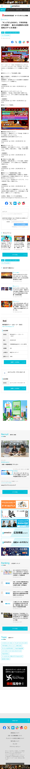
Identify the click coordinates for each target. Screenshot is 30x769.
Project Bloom (5, 653)
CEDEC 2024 (18, 645)
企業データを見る (15, 362)
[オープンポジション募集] (15, 15)
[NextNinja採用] (15, 676)
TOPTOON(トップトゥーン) (8, 645)
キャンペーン (5, 19)
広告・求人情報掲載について (15, 735)
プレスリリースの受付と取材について (15, 738)
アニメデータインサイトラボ (21, 643)
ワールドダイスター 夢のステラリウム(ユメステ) (12, 656)
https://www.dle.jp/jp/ (7, 326)
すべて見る (15, 254)
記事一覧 (2, 9)
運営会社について (15, 733)
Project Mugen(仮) (19, 648)
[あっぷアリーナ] (15, 410)
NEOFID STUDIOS (5, 659)
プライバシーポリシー (15, 746)
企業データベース (10, 9)
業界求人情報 (19, 9)
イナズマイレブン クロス (7, 643)
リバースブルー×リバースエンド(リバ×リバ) (11, 651)
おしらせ (15, 744)
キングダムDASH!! (5, 35)
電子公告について (15, 741)
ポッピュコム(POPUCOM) (7, 648)
